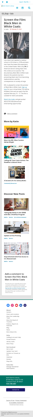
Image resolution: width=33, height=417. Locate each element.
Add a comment (12, 114)
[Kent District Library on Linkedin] (20, 305)
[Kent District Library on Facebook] (8, 305)
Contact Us (15, 390)
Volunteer (9, 357)
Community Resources (10, 183)
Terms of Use (10, 400)
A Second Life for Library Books (15, 181)
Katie (11, 13)
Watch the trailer (9, 99)
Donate (8, 359)
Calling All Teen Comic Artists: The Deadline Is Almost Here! (16, 161)
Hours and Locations (12, 314)
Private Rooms (10, 339)
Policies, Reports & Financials (12, 324)
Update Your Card (11, 351)
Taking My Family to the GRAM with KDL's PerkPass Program (15, 214)
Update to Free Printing (12, 236)
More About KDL (11, 332)
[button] (2, 2)
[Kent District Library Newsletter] (24, 305)
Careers (8, 312)
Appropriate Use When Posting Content (15, 288)
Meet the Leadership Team (12, 317)
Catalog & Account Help (13, 337)
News (8, 330)
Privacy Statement (21, 400)
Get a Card (9, 349)
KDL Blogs (5, 13)
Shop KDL (9, 361)
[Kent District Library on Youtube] (16, 305)
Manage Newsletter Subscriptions (12, 367)
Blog (7, 328)
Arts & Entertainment (20, 217)
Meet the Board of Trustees (12, 321)
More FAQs (9, 343)
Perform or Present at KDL (13, 354)
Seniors (11, 217)
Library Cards (10, 341)
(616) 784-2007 (11, 384)
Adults (6, 217)
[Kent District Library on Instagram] (12, 305)
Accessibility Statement (16, 403)
